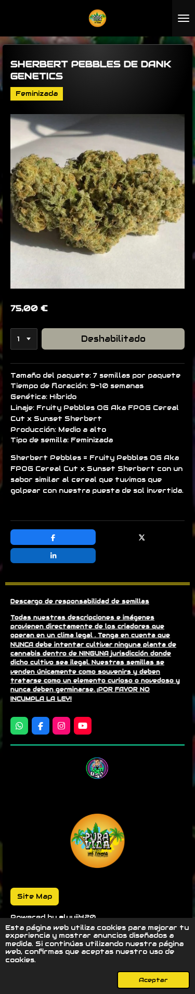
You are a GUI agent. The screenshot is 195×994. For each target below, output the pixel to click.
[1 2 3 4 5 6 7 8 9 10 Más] (23, 339)
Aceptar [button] (153, 980)
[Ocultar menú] (183, 18)
